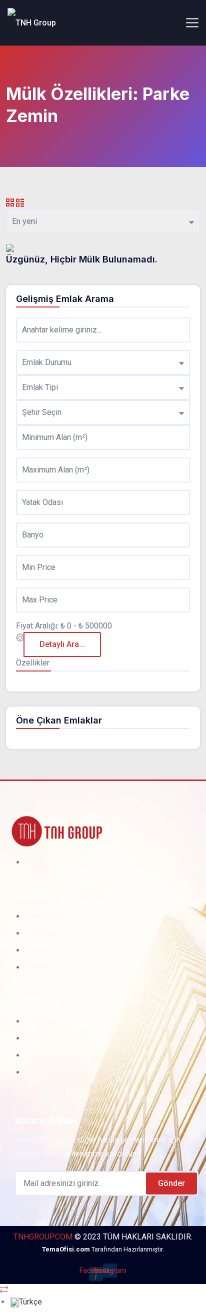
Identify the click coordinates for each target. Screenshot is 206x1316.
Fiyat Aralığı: (37, 625)
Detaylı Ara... (62, 644)
